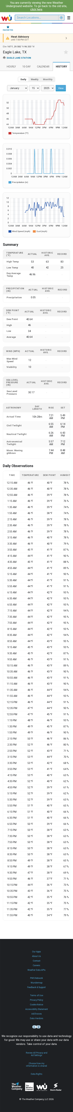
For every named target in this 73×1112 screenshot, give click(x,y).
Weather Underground (41, 1086)
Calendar (43, 66)
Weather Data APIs (36, 970)
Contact (36, 961)
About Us (36, 956)
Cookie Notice (36, 1004)
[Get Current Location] (61, 18)
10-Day (26, 66)
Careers (36, 965)
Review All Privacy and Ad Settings (36, 1054)
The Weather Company (17, 1086)
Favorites (8, 30)
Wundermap (36, 982)
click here (36, 9)
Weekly (34, 79)
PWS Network (36, 978)
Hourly (11, 66)
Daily (23, 79)
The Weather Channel (29, 1087)
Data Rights (36, 1074)
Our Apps (36, 951)
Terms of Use (36, 995)
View (60, 88)
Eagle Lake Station (19, 58)
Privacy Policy (36, 1000)
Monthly (47, 79)
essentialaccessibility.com (36, 1026)
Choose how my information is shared (36, 1064)
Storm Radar (55, 1086)
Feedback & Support (36, 987)
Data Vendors (36, 1018)
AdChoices (36, 1014)
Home (6, 17)
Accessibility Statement (36, 1009)
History (61, 66)
